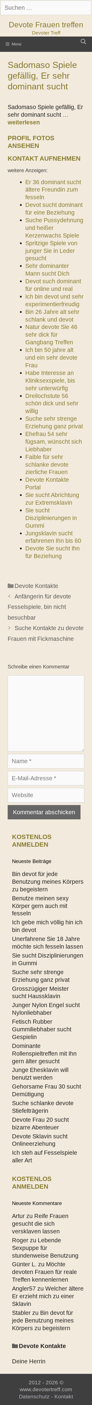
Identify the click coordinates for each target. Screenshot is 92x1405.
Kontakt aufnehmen (44, 158)
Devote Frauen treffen (46, 24)
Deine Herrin (28, 1361)
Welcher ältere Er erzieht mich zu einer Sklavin (48, 1296)
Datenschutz (34, 1396)
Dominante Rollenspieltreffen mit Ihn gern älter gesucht (44, 1054)
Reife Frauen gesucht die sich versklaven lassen (40, 1224)
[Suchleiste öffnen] (83, 41)
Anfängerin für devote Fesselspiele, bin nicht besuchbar (39, 607)
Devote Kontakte (36, 586)
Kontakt (63, 1396)
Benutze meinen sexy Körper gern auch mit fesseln (40, 906)
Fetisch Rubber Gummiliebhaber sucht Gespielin (41, 1029)
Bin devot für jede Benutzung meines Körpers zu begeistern (48, 882)
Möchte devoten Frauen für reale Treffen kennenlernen (44, 1272)
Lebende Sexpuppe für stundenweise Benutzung (45, 1248)
